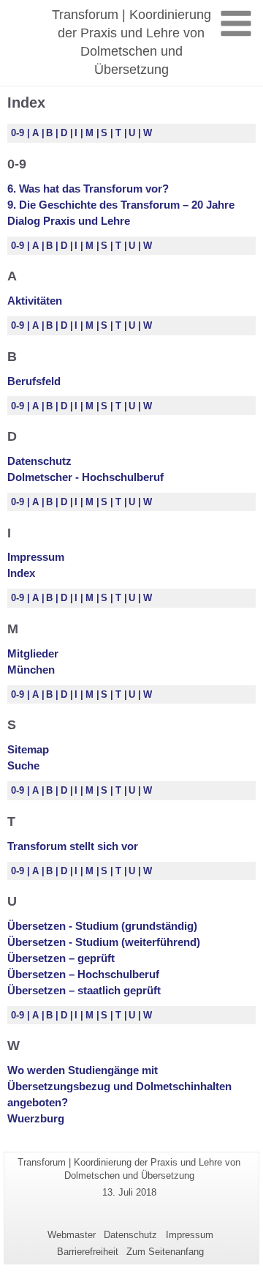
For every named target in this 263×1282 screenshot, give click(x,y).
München (31, 669)
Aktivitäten (34, 300)
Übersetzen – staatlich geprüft (84, 990)
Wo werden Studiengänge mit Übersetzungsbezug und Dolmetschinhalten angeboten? (119, 1086)
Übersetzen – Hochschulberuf (83, 974)
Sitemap (28, 749)
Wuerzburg (35, 1118)
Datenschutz (39, 461)
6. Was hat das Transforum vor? (88, 188)
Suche (23, 765)
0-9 (19, 132)
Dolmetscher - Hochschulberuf (85, 477)
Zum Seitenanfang (165, 1251)
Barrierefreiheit (87, 1251)
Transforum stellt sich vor (72, 846)
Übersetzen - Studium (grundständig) (102, 926)
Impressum (35, 557)
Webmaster (71, 1234)
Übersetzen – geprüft (61, 958)
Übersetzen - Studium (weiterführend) (103, 942)
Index (21, 573)
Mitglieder (32, 653)
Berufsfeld (34, 381)
